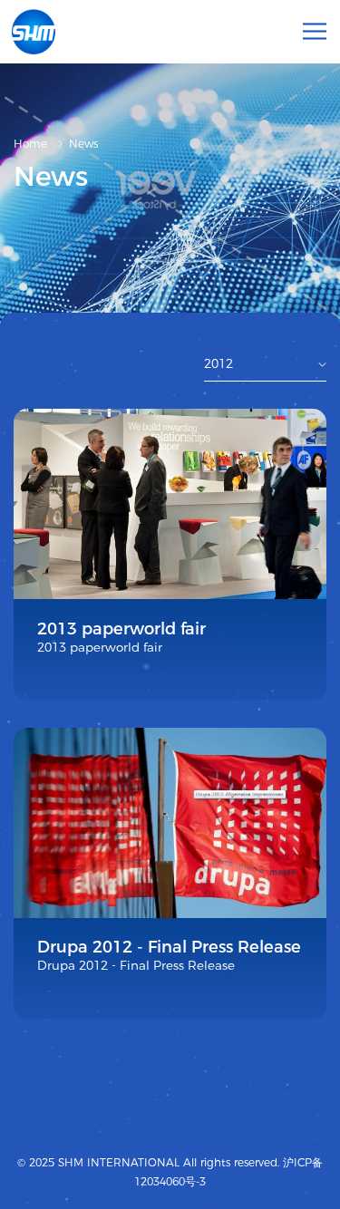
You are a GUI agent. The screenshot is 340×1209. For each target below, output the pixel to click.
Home (30, 143)
